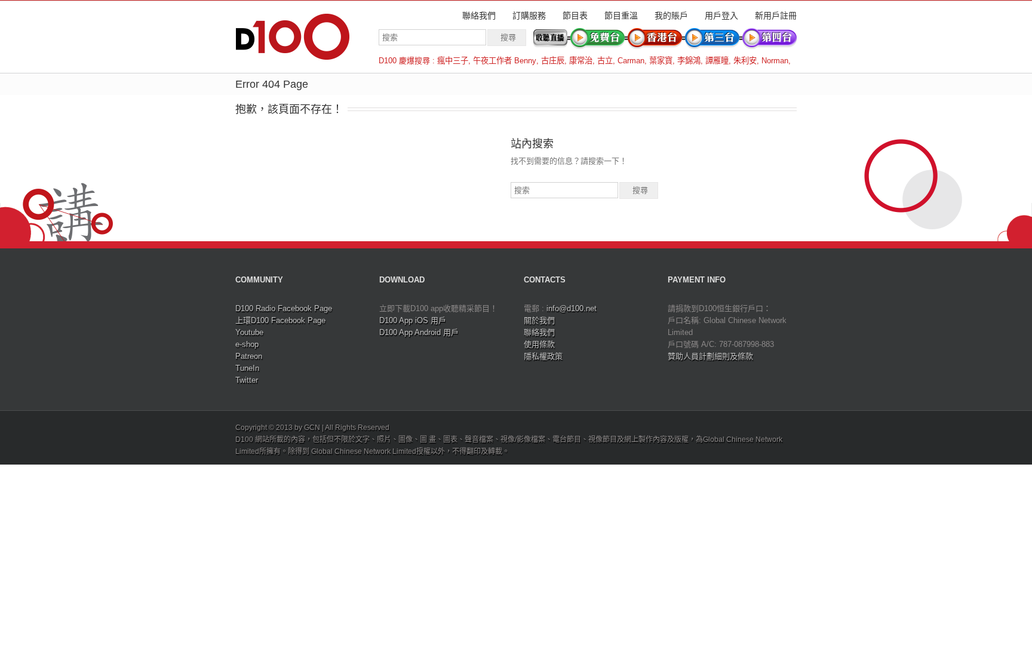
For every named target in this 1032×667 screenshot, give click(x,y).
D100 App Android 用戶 (419, 332)
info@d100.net (571, 308)
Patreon (248, 356)
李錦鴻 (689, 60)
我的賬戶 (671, 15)
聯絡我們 (479, 15)
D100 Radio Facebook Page (283, 308)
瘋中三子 (452, 60)
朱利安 (745, 60)
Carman (631, 60)
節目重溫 (621, 15)
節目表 (575, 15)
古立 (605, 60)
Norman (774, 60)
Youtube (249, 332)
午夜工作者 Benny (504, 60)
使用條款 (539, 344)
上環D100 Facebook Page (280, 320)
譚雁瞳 (717, 60)
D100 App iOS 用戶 (412, 320)
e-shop (247, 344)
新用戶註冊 (776, 15)
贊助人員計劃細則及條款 (710, 356)
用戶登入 (721, 15)
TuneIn (247, 368)
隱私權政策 (543, 356)
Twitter (246, 380)
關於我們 (539, 320)
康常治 (580, 60)
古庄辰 (552, 60)
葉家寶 (660, 60)
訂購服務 (529, 15)
